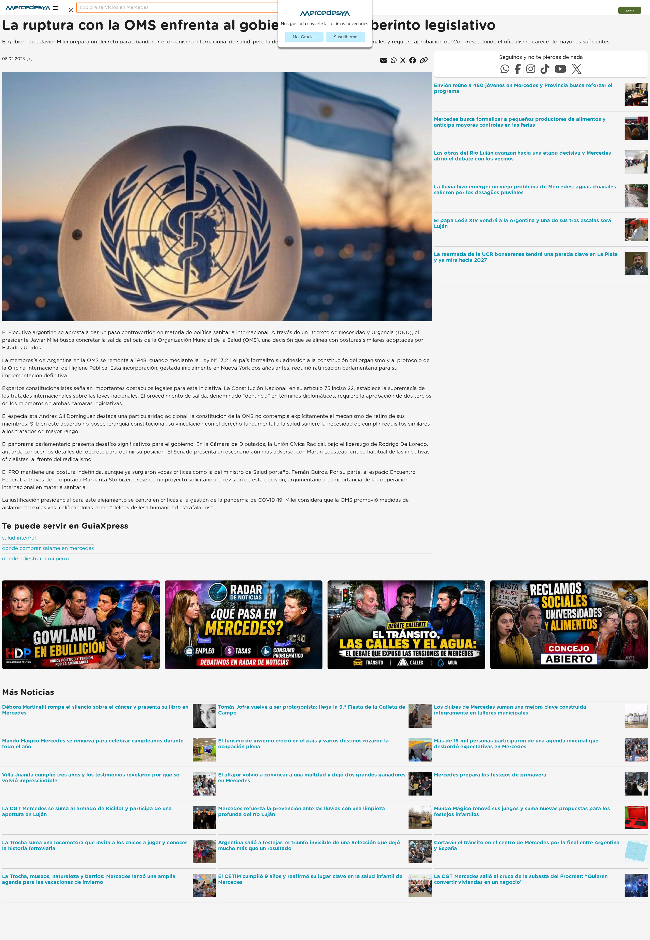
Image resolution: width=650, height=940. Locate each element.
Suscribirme (345, 37)
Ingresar (630, 10)
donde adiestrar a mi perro (35, 558)
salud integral (19, 538)
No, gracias (304, 37)
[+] (29, 59)
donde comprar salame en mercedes (48, 548)
